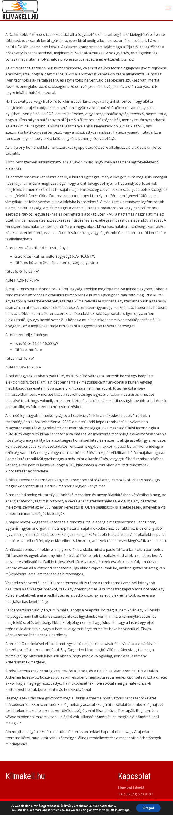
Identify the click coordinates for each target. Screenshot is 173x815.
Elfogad (148, 808)
